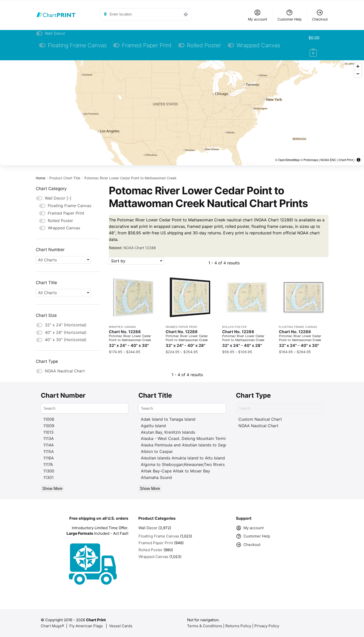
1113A (48, 438)
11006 (48, 419)
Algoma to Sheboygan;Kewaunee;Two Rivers (183, 464)
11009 (48, 425)
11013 (48, 432)
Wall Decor (147, 527)
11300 (48, 470)
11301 (48, 477)
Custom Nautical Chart (260, 419)
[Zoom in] (357, 66)
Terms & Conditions (204, 625)
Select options (133, 362)
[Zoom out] (357, 73)
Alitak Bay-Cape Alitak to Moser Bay (175, 470)
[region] (182, 112)
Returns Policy (238, 625)
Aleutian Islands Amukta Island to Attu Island (183, 457)
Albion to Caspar (157, 451)
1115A (48, 451)
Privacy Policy (266, 625)
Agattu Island (153, 425)
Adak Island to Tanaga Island (168, 419)
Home (40, 178)
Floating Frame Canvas (298, 327)
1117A (48, 464)
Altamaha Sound (156, 477)
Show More (52, 488)
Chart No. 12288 (130, 338)
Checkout (320, 19)
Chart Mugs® (52, 625)
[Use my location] (186, 14)
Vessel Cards (120, 625)
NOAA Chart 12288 (139, 248)
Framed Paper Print (182, 327)
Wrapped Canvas (122, 327)
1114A (48, 444)
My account (257, 19)
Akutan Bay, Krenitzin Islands (168, 432)
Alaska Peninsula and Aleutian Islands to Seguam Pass (192, 444)
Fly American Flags (86, 625)
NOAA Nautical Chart (258, 425)
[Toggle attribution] (358, 160)
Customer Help (289, 19)
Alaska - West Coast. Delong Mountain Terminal (186, 438)
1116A (48, 457)
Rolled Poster (234, 327)
